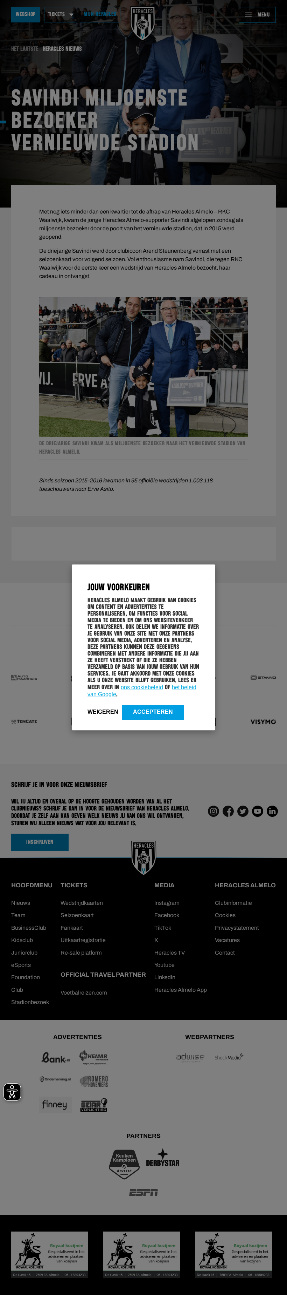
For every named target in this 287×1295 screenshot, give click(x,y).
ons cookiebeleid (142, 687)
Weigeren (103, 712)
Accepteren (153, 712)
